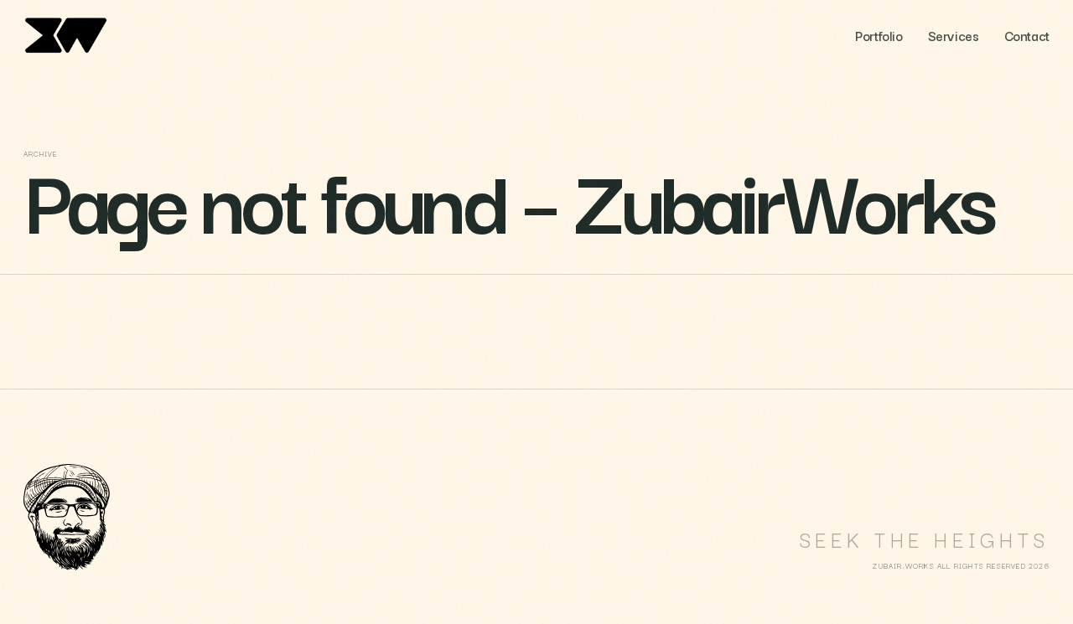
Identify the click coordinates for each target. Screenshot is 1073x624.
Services (953, 35)
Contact (1027, 35)
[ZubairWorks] (73, 35)
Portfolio (878, 35)
